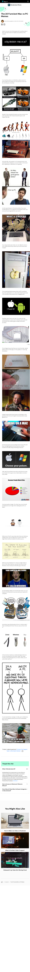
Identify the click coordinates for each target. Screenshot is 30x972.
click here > (15, 780)
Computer (6, 881)
